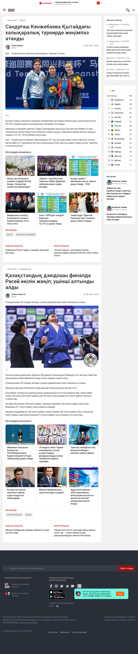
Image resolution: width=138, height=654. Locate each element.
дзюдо (28, 515)
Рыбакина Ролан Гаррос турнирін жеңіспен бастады (27, 251)
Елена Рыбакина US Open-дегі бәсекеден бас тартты (118, 74)
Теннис (22, 20)
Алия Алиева (17, 45)
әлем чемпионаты (14, 515)
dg (57, 606)
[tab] (113, 91)
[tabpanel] (120, 131)
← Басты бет (11, 20)
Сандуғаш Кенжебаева (25, 234)
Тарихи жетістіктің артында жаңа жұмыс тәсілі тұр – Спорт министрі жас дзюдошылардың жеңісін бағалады (75, 533)
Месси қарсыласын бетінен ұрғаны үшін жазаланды (119, 62)
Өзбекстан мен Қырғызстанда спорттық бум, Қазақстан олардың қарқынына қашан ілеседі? (119, 193)
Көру (120, 594)
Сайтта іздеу (126, 568)
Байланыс (64, 632)
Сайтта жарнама (79, 632)
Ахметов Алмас (119, 181)
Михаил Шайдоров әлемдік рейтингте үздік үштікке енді (27, 531)
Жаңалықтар (25, 269)
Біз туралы (53, 632)
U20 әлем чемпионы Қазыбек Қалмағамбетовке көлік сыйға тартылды (120, 33)
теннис (10, 234)
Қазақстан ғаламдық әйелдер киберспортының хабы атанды (119, 217)
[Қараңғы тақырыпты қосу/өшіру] (133, 10)
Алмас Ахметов (18, 294)
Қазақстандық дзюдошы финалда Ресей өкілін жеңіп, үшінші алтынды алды (119, 50)
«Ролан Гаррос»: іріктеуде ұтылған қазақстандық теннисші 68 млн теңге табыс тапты (76, 253)
